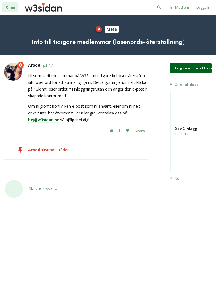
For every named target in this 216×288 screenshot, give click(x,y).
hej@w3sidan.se (43, 119)
